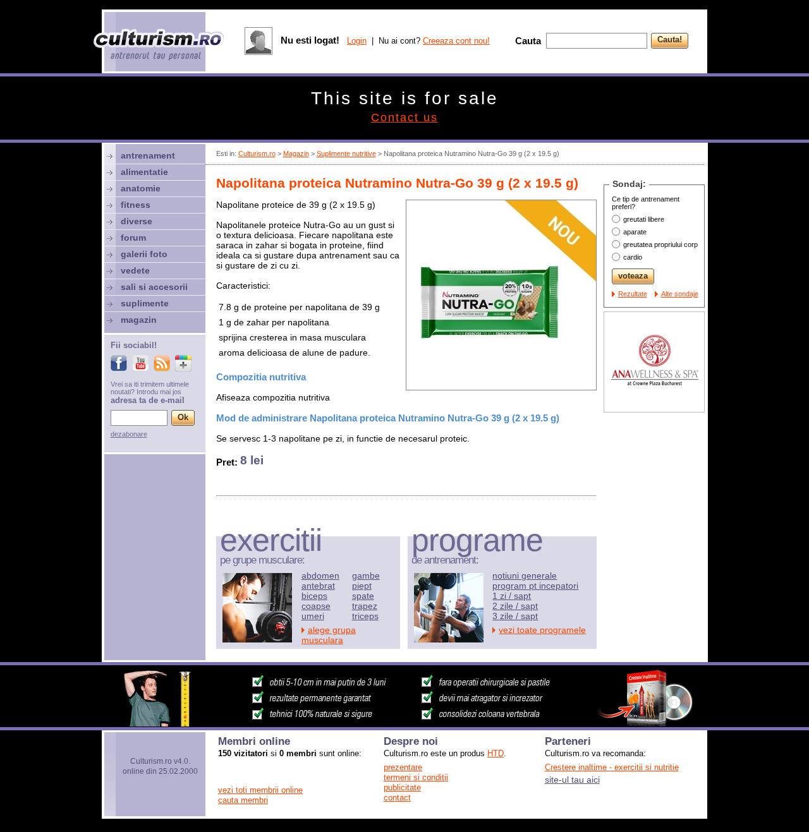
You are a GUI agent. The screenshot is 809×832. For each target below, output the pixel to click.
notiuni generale (524, 575)
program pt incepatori (535, 586)
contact (397, 797)
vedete (135, 270)
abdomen (320, 575)
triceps (365, 616)
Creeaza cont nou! (456, 40)
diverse (136, 221)
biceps (314, 596)
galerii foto (144, 254)
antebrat (318, 586)
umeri (312, 616)
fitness (135, 205)
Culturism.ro (257, 153)
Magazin (296, 153)
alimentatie (144, 172)
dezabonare (129, 434)
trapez (364, 606)
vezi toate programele (542, 630)
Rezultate (632, 294)
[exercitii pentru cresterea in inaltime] (404, 723)
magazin (139, 320)
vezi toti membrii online (260, 790)
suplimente (145, 303)
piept (362, 586)
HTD (495, 753)
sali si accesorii (154, 287)
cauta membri (243, 800)
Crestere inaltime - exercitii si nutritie (612, 767)
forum (133, 237)
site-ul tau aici (572, 780)
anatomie (141, 188)
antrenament (148, 155)
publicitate (402, 787)
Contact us (404, 117)
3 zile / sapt (515, 616)
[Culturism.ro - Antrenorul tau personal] (159, 45)
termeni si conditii (416, 777)
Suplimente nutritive (346, 153)
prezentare (403, 767)
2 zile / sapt (515, 606)
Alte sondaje (679, 294)
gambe (366, 575)
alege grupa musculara (328, 635)
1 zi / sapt (511, 596)
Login (357, 40)
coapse (316, 606)
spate (363, 596)
